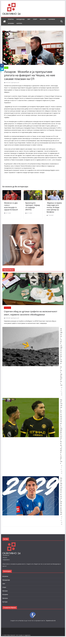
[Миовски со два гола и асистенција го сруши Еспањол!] (11, 191)
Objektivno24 (16, 82)
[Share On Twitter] (2, 69)
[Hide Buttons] (1, 72)
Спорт (35, 19)
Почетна (11, 19)
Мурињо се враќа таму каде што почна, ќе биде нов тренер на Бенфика (54, 207)
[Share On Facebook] (2, 65)
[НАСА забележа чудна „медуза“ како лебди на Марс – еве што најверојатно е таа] (30, 362)
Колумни (52, 19)
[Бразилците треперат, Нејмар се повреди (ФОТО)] (33, 191)
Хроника (11, 23)
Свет (28, 19)
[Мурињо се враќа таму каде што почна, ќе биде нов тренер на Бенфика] (54, 191)
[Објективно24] (4, 21)
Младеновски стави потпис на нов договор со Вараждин (61, 496)
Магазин (43, 19)
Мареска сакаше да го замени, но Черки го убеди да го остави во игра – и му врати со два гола (61, 431)
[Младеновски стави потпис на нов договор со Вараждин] (30, 501)
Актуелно (5, 576)
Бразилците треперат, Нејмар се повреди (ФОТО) (32, 206)
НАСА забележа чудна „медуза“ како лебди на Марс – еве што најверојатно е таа (61, 357)
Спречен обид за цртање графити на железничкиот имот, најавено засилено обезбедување (30, 313)
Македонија (20, 19)
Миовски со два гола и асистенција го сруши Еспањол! (11, 206)
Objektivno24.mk (51, 620)
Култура (19, 23)
